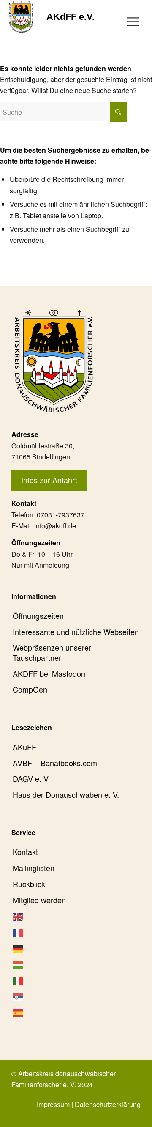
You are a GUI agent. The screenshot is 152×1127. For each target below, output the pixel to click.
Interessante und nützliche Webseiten (76, 631)
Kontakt (25, 851)
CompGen (30, 689)
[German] (76, 948)
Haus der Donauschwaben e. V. (66, 794)
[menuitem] (133, 21)
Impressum (53, 1104)
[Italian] (76, 980)
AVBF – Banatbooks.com (55, 762)
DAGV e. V (31, 778)
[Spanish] (76, 1012)
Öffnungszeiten (38, 615)
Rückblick (29, 883)
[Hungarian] (76, 964)
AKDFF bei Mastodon (49, 673)
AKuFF (24, 746)
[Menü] (133, 21)
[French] (76, 932)
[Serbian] (76, 996)
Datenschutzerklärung (108, 1104)
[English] (76, 916)
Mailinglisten (33, 867)
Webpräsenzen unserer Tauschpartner (52, 652)
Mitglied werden (39, 899)
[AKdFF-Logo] (21, 17)
